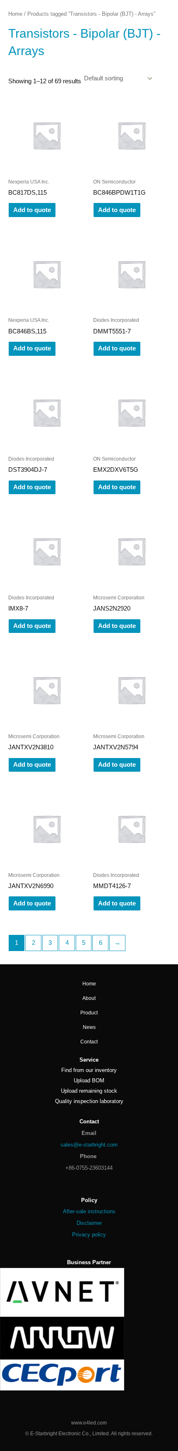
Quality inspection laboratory (89, 1101)
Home (15, 14)
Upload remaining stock (89, 1091)
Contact (89, 1042)
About (89, 998)
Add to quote (32, 210)
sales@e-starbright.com (89, 1145)
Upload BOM (89, 1080)
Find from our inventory (89, 1070)
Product (89, 1013)
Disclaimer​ (89, 1223)
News (89, 1027)
